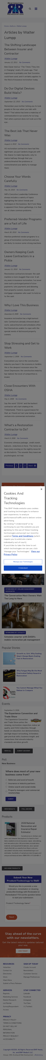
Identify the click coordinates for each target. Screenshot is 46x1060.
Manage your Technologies (23, 562)
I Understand (23, 568)
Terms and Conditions (22, 536)
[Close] (41, 489)
